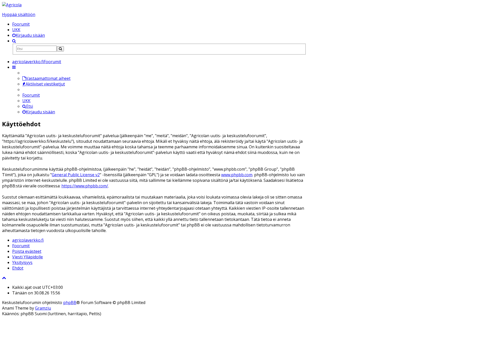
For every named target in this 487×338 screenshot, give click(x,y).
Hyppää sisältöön (18, 14)
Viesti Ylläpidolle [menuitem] (27, 257)
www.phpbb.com (236, 174)
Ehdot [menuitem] (17, 268)
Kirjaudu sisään (40, 112)
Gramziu (43, 308)
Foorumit (21, 24)
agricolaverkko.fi (28, 240)
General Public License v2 (76, 174)
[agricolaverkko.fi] (12, 5)
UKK (16, 29)
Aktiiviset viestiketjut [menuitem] (45, 84)
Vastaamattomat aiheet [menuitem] (48, 78)
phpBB (69, 302)
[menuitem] (28, 35)
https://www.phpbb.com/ (84, 186)
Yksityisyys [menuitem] (22, 262)
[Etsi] (60, 48)
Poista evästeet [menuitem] (26, 251)
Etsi (29, 106)
